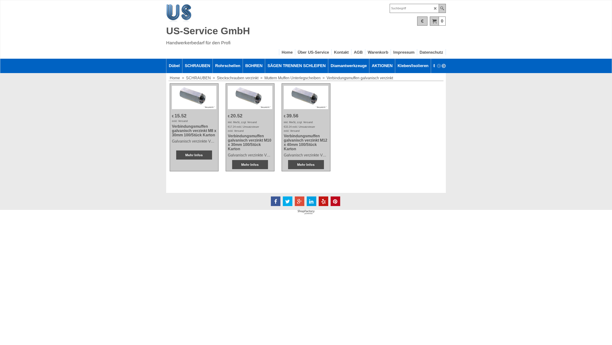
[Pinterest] (335, 201)
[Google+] (299, 201)
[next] (444, 66)
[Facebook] (275, 201)
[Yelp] (323, 201)
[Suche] (442, 8)
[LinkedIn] (311, 201)
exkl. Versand (180, 121)
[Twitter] (287, 201)
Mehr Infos (194, 155)
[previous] (439, 66)
